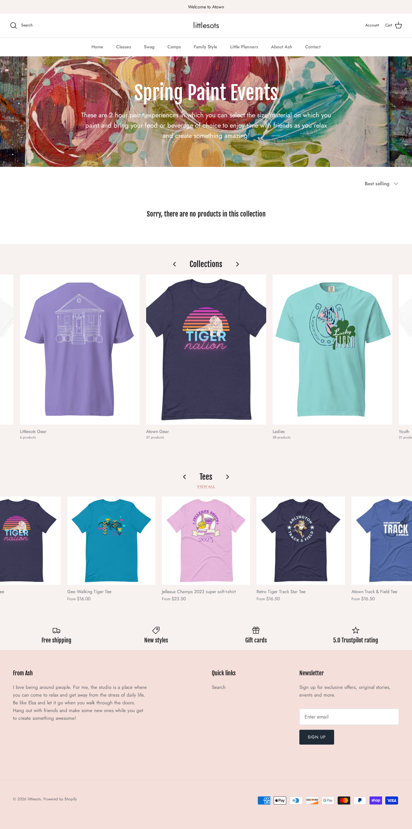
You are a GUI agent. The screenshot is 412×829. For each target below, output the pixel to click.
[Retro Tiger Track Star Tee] (301, 540)
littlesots (34, 799)
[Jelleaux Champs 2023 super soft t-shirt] (206, 540)
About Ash (281, 46)
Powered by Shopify (60, 799)
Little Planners (244, 46)
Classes (123, 46)
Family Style (205, 46)
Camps (174, 46)
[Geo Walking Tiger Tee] (111, 540)
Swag (149, 46)
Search (219, 687)
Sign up (317, 737)
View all (206, 486)
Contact (313, 46)
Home (97, 46)
